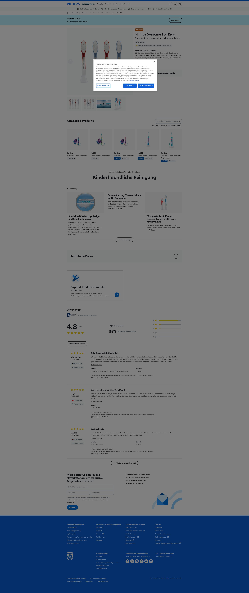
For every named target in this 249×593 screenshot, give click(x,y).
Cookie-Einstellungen (103, 85)
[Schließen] (154, 61)
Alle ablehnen (130, 85)
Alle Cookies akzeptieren (146, 85)
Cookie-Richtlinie (134, 80)
